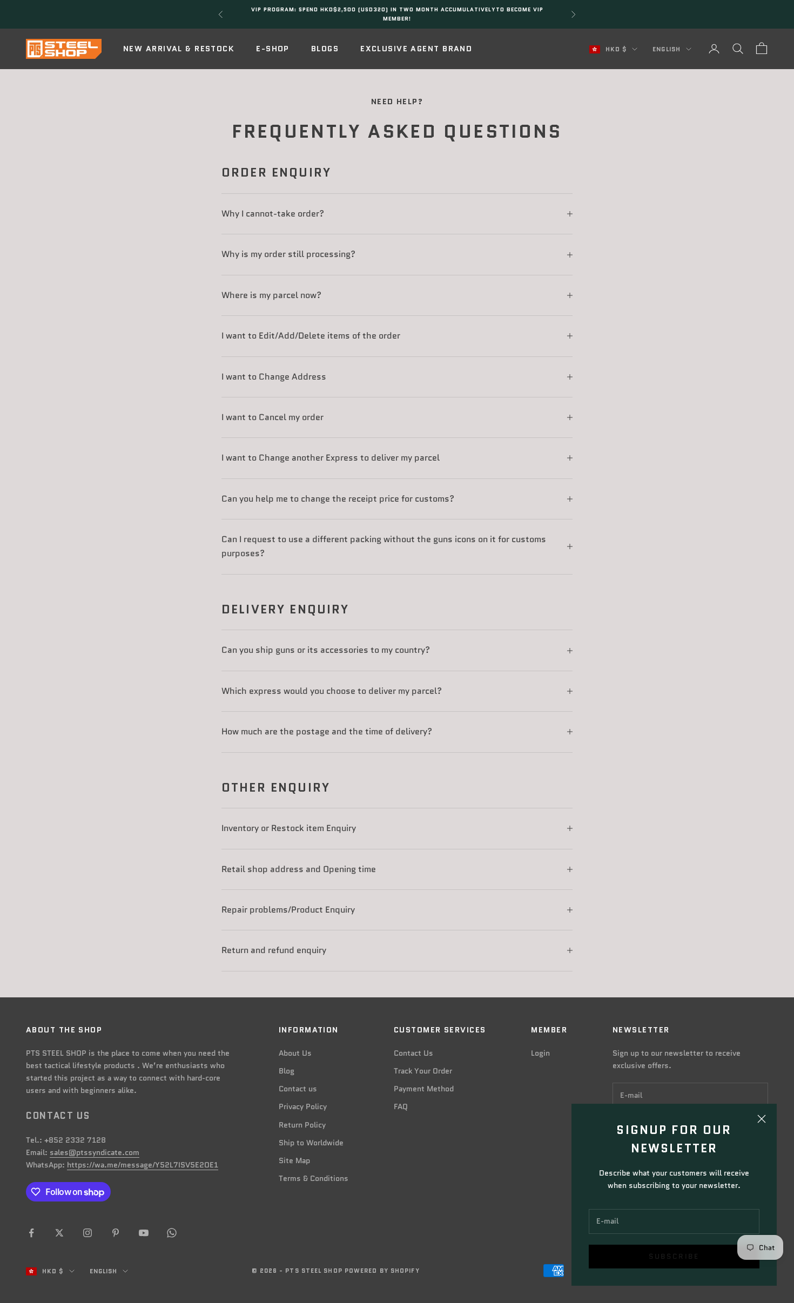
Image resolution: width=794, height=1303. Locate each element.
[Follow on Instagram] (87, 1232)
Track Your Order (423, 1070)
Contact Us (413, 1053)
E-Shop (273, 48)
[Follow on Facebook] (31, 1232)
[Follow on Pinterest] (115, 1232)
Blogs (325, 48)
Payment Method (424, 1088)
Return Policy (302, 1124)
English (666, 49)
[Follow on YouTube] (143, 1232)
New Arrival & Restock (178, 48)
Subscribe (674, 1256)
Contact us (298, 1088)
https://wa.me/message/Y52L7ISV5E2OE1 (142, 1164)
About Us (295, 1053)
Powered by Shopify (382, 1270)
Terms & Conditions (313, 1178)
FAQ (401, 1106)
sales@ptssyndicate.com (94, 1152)
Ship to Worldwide (311, 1142)
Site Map (294, 1160)
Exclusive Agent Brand (416, 48)
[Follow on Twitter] (59, 1232)
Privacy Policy (303, 1106)
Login (540, 1053)
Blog (286, 1070)
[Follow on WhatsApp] (171, 1232)
